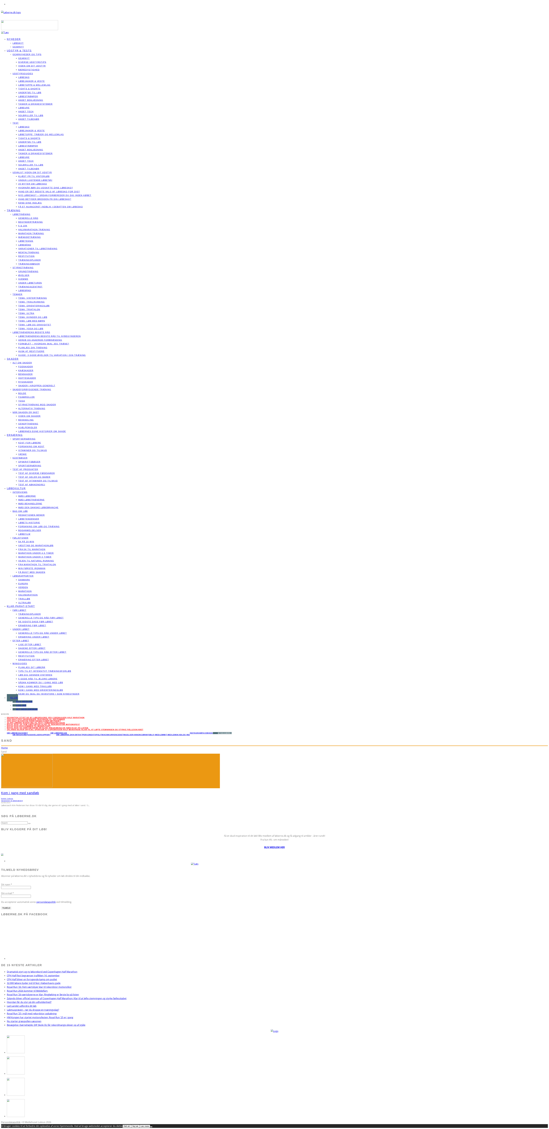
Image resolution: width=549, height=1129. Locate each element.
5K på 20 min (26, 541)
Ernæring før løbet (32, 625)
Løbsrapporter (23, 576)
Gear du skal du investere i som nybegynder (48, 694)
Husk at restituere (31, 351)
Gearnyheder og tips (27, 54)
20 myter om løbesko (32, 184)
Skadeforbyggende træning (32, 389)
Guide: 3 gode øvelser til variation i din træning (52, 355)
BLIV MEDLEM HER (274, 847)
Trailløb (24, 599)
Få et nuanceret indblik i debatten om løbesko (50, 207)
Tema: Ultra (26, 313)
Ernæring (15, 435)
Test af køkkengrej (31, 484)
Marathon (25, 591)
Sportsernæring (24, 439)
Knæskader (25, 370)
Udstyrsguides (23, 73)
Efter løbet (21, 641)
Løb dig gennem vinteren (35, 675)
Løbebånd (24, 245)
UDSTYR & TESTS (19, 50)
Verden (23, 587)
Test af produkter (25, 469)
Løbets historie (29, 522)
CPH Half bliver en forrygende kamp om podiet (34, 721)
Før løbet (19, 610)
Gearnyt (24, 58)
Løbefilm (24, 534)
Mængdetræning (29, 237)
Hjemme (23, 279)
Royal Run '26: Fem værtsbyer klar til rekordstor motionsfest (43, 725)
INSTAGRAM (196, 733)
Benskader (25, 374)
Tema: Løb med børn (31, 321)
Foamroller (26, 397)
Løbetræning (21, 214)
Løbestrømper (28, 96)
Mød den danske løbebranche (38, 507)
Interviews (20, 492)
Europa (23, 584)
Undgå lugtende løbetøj (35, 180)
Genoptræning (28, 424)
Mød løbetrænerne (31, 500)
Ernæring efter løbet (33, 660)
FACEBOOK (207, 733)
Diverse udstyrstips (32, 62)
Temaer (17, 294)
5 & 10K (22, 226)
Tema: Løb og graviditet (34, 325)
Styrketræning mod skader (37, 404)
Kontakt (77, 735)
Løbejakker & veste (31, 81)
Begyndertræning (30, 222)
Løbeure (24, 108)
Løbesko (24, 77)
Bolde (22, 393)
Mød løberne (27, 496)
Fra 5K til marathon (31, 549)
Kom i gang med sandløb (20, 793)
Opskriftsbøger (29, 462)
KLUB (14, 698)
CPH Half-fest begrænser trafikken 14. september (36, 719)
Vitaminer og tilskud (32, 450)
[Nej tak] (151, 1126)
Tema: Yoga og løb (30, 328)
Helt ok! (127, 1126)
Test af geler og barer (34, 477)
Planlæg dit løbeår (31, 667)
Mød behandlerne (30, 503)
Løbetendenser (28, 519)
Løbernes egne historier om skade (42, 431)
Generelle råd (28, 218)
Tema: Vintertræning (32, 298)
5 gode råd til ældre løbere (37, 679)
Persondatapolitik (93, 735)
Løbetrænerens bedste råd (31, 332)
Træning (13, 210)
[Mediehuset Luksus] (274, 1031)
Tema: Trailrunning (31, 302)
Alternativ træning (31, 408)
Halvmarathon (28, 595)
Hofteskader (27, 378)
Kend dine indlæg (30, 203)
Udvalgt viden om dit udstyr (32, 172)
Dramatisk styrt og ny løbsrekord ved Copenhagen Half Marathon (45, 718)
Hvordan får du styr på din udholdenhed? (29, 1002)
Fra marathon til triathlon (37, 564)
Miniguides (20, 663)
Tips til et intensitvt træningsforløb (44, 671)
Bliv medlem (24, 701)
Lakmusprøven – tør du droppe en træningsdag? (33, 1009)
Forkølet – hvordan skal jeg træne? (43, 344)
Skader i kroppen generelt (36, 385)
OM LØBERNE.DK (58, 733)
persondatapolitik (46, 902)
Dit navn (6, 884)
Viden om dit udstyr (32, 66)
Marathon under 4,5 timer (36, 553)
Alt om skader (22, 363)
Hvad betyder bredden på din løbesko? (44, 199)
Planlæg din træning (32, 347)
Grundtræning (28, 271)
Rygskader (25, 382)
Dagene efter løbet (32, 648)
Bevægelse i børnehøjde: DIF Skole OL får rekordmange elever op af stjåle (46, 1025)
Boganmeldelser (29, 530)
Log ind (21, 705)
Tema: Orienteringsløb (34, 306)
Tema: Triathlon (29, 309)
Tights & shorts (29, 89)
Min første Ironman (31, 568)
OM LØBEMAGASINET (17, 733)
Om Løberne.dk (64, 735)
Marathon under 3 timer (34, 557)
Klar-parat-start (21, 606)
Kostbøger (20, 458)
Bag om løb (20, 511)
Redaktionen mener (31, 515)
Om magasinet (20, 735)
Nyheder (14, 39)
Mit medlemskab (27, 709)
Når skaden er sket (26, 412)
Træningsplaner (29, 260)
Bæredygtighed (29, 70)
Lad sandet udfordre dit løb (21, 1006)
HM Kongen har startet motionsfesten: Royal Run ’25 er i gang (40, 1017)
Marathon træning (31, 233)
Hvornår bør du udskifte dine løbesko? (45, 188)
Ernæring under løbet (33, 637)
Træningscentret (30, 287)
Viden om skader (29, 416)
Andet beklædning (30, 100)
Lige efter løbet (29, 644)
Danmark (24, 580)
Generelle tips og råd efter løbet (42, 652)
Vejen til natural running (36, 561)
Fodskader (25, 366)
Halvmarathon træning (34, 229)
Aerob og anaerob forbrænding (40, 340)
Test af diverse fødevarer (36, 473)
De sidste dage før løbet (35, 622)
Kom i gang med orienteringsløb (40, 690)
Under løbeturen (30, 283)
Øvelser (23, 275)
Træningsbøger (29, 264)
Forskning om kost (31, 446)
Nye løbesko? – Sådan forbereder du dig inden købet (54, 195)
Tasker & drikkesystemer (35, 104)
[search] (29, 823)
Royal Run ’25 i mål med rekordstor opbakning (32, 1013)
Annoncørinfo (142, 735)
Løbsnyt (18, 43)
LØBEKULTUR (16, 488)
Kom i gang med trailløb (35, 686)
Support (45, 735)
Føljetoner (20, 538)
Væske (22, 454)
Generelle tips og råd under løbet (42, 633)
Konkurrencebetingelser (119, 735)
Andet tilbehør (28, 119)
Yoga (21, 401)
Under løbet (21, 629)
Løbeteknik (25, 241)
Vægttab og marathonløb (35, 545)
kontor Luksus (7, 798)
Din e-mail (7, 893)
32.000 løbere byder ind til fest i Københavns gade (36, 723)
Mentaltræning (28, 252)
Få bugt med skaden (31, 572)
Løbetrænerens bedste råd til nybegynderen (49, 336)
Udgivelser (34, 735)
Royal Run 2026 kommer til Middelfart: (29, 726)
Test (16, 123)
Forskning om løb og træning (39, 526)
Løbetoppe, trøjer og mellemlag (41, 134)
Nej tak (135, 1126)
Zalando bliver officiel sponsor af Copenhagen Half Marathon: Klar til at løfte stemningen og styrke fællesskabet (75, 730)
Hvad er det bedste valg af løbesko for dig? (49, 191)
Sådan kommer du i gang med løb (40, 682)
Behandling (26, 420)
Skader (13, 359)
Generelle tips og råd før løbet (41, 618)
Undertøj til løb (29, 92)
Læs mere (145, 1126)
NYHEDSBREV (225, 733)
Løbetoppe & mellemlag (34, 85)
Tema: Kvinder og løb (32, 317)
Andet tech (26, 111)
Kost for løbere (29, 443)
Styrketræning (23, 267)
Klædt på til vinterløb (34, 176)
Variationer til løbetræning (37, 248)
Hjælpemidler (27, 427)
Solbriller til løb (30, 115)
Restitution (26, 256)
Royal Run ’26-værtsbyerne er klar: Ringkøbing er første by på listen (47, 728)
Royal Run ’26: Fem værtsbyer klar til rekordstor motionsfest (39, 987)
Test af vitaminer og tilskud (38, 481)
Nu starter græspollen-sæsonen (24, 1021)
